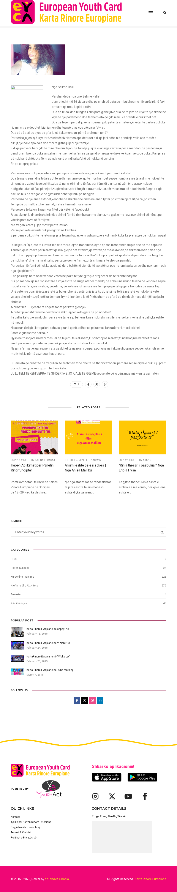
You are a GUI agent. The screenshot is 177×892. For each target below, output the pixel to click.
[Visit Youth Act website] (49, 789)
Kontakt (15, 816)
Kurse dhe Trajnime (22, 576)
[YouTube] (128, 796)
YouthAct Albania (57, 879)
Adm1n (97, 460)
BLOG (14, 559)
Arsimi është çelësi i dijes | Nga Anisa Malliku (85, 467)
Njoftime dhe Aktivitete (24, 585)
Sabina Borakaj (45, 460)
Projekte (16, 594)
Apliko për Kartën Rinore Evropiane (31, 822)
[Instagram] (95, 796)
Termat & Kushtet (21, 832)
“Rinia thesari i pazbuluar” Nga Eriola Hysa (141, 467)
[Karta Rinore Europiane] (72, 12)
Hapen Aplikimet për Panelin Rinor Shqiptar (32, 467)
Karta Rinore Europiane (150, 879)
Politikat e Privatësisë (23, 837)
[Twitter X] (111, 796)
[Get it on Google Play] (142, 777)
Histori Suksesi (20, 567)
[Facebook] (144, 796)
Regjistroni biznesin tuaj (25, 827)
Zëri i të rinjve (19, 603)
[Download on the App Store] (107, 777)
